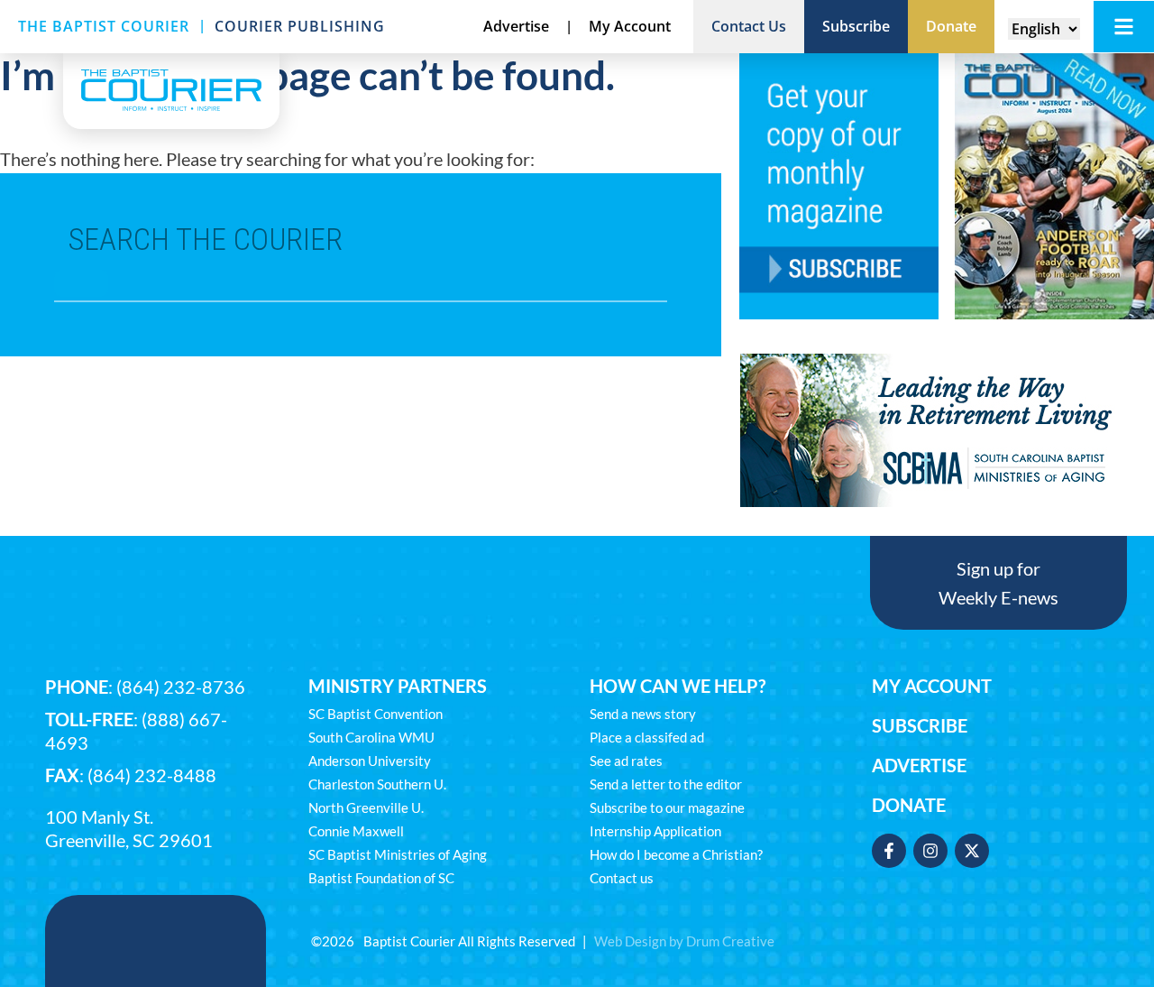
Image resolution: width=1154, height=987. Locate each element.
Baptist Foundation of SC (381, 878)
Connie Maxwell (356, 831)
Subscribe (919, 725)
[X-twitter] (972, 851)
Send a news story (643, 714)
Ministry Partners (397, 685)
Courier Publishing (300, 26)
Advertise (919, 765)
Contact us (622, 878)
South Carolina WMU (371, 737)
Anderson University (369, 760)
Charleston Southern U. (377, 784)
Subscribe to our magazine (667, 807)
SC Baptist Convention (375, 714)
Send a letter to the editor (666, 784)
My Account (932, 685)
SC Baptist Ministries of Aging (397, 854)
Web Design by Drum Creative (684, 941)
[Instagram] (930, 851)
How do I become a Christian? (676, 854)
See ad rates (626, 760)
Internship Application (655, 831)
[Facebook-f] (889, 851)
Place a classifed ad (647, 737)
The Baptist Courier (103, 26)
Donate (909, 805)
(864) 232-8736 (180, 686)
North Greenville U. (366, 807)
